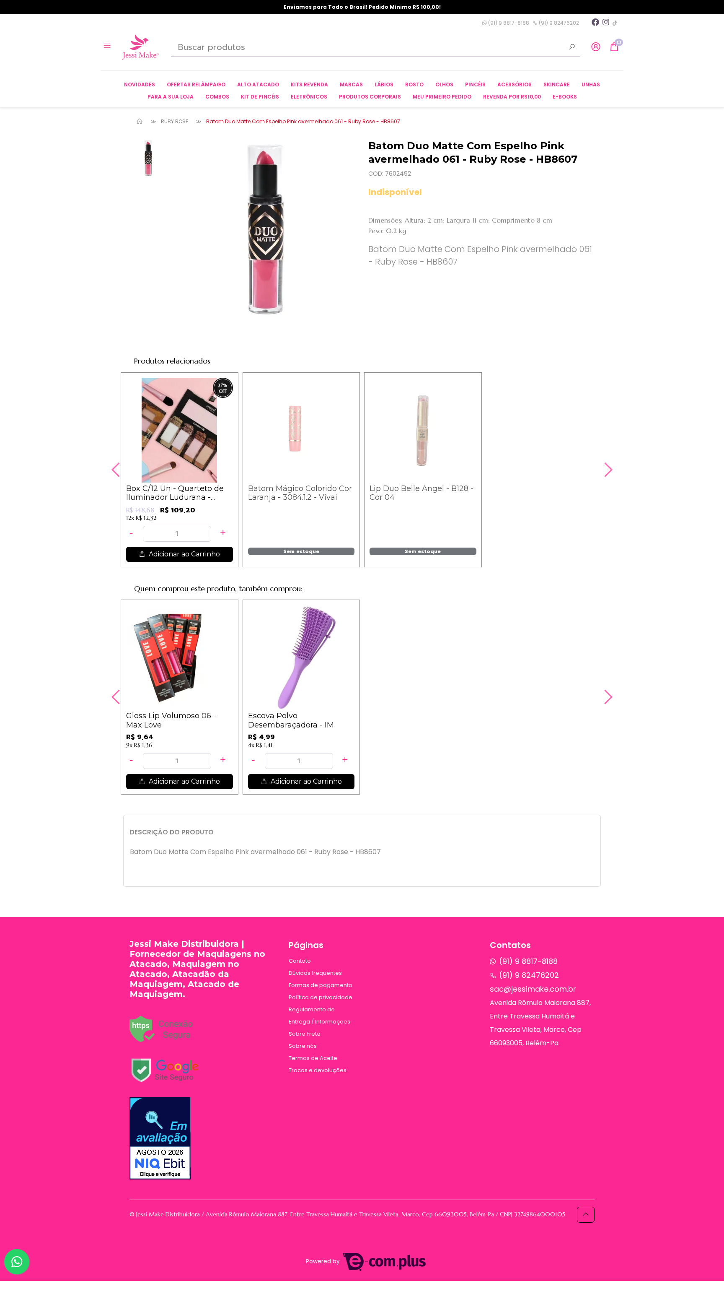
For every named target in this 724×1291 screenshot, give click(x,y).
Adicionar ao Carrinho (183, 554)
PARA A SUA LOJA (170, 96)
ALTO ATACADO (258, 84)
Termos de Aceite (313, 1058)
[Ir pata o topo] (586, 1215)
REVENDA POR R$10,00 (512, 96)
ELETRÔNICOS (309, 96)
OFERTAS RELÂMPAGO (196, 84)
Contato (300, 961)
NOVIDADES (139, 84)
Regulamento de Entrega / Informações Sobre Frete (319, 1021)
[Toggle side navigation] (108, 46)
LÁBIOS (384, 84)
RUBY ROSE (174, 121)
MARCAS (351, 84)
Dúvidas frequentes (315, 973)
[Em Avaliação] (160, 1138)
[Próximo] (607, 469)
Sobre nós (303, 1046)
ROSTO (414, 84)
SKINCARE (556, 84)
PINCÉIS (475, 84)
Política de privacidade (320, 997)
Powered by (323, 1261)
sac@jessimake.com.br (533, 989)
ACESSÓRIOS (514, 84)
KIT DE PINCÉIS (260, 96)
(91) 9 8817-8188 (508, 22)
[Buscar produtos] (572, 48)
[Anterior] (117, 469)
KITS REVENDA (309, 84)
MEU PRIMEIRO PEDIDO (442, 96)
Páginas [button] (306, 945)
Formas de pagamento (320, 985)
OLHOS (444, 84)
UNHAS (591, 84)
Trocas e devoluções (317, 1070)
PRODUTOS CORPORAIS (370, 96)
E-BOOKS (565, 96)
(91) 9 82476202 (558, 22)
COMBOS (217, 96)
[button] (596, 47)
